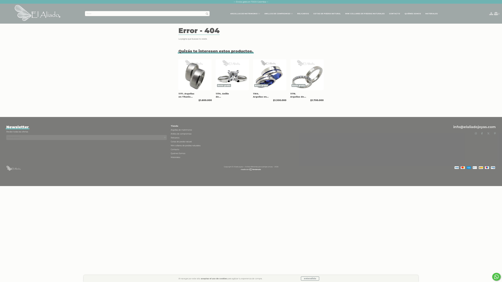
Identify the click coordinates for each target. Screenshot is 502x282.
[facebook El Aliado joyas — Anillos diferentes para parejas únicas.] (482, 133)
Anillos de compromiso (277, 14)
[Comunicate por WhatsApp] (496, 277)
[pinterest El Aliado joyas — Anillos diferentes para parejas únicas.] (495, 133)
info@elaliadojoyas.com (474, 127)
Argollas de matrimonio (244, 14)
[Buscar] (207, 14)
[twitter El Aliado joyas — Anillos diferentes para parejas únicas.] (488, 133)
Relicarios (303, 14)
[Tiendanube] (251, 170)
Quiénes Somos (413, 14)
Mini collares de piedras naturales (365, 14)
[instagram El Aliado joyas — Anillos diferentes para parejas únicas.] (476, 133)
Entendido (310, 278)
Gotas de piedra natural (327, 14)
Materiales (431, 14)
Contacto (394, 14)
